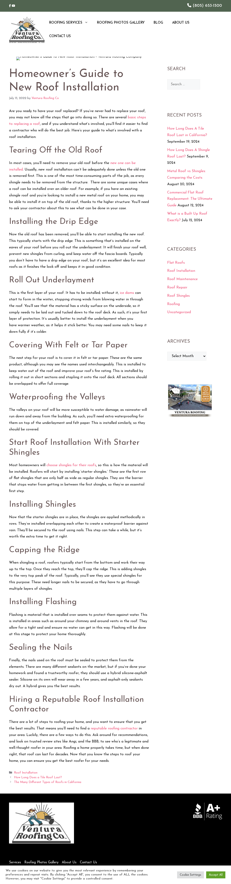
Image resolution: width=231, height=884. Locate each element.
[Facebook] (10, 5)
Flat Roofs (176, 263)
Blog (158, 23)
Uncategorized (179, 312)
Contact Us (60, 36)
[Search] (206, 84)
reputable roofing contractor (114, 728)
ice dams (127, 293)
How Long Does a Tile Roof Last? (38, 777)
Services (15, 862)
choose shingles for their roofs (71, 465)
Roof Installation (25, 772)
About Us (180, 23)
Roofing (173, 304)
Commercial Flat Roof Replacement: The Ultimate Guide (189, 199)
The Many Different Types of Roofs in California (47, 782)
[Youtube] (13, 5)
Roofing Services (65, 23)
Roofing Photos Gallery (121, 23)
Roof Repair (177, 287)
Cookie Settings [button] (190, 874)
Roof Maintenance (182, 279)
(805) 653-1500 (206, 6)
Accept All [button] (216, 874)
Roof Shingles (178, 296)
